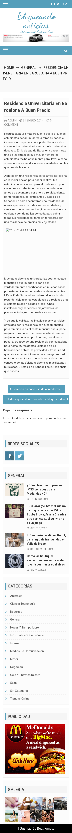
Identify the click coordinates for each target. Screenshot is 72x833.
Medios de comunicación (27, 651)
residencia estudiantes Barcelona (46, 175)
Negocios (16, 667)
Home (9, 67)
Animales (16, 596)
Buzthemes (45, 828)
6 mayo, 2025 (38, 569)
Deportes (16, 611)
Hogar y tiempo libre (24, 627)
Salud (13, 683)
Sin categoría (19, 691)
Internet (15, 643)
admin (12, 120)
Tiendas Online (19, 698)
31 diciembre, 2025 (41, 548)
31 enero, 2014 (33, 120)
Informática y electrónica (27, 635)
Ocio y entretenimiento (25, 675)
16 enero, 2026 (39, 498)
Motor (14, 659)
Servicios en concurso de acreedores (36, 389)
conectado (38, 418)
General (28, 67)
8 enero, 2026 (38, 528)
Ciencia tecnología (22, 603)
